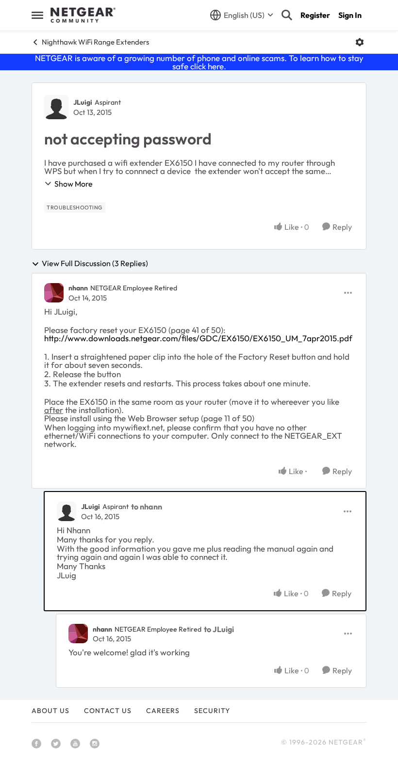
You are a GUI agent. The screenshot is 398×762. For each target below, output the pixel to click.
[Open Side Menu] (37, 15)
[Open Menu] (359, 42)
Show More (73, 184)
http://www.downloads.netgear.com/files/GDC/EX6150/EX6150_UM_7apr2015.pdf (198, 338)
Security (212, 710)
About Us (50, 710)
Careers (163, 710)
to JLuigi (219, 629)
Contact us (108, 710)
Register (315, 15)
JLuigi (82, 102)
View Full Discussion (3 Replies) (95, 263)
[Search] (287, 15)
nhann (78, 288)
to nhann (146, 506)
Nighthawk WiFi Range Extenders (95, 42)
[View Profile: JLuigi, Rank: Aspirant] (56, 107)
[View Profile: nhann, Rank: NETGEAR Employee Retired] (54, 292)
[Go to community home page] (83, 15)
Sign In (350, 15)
